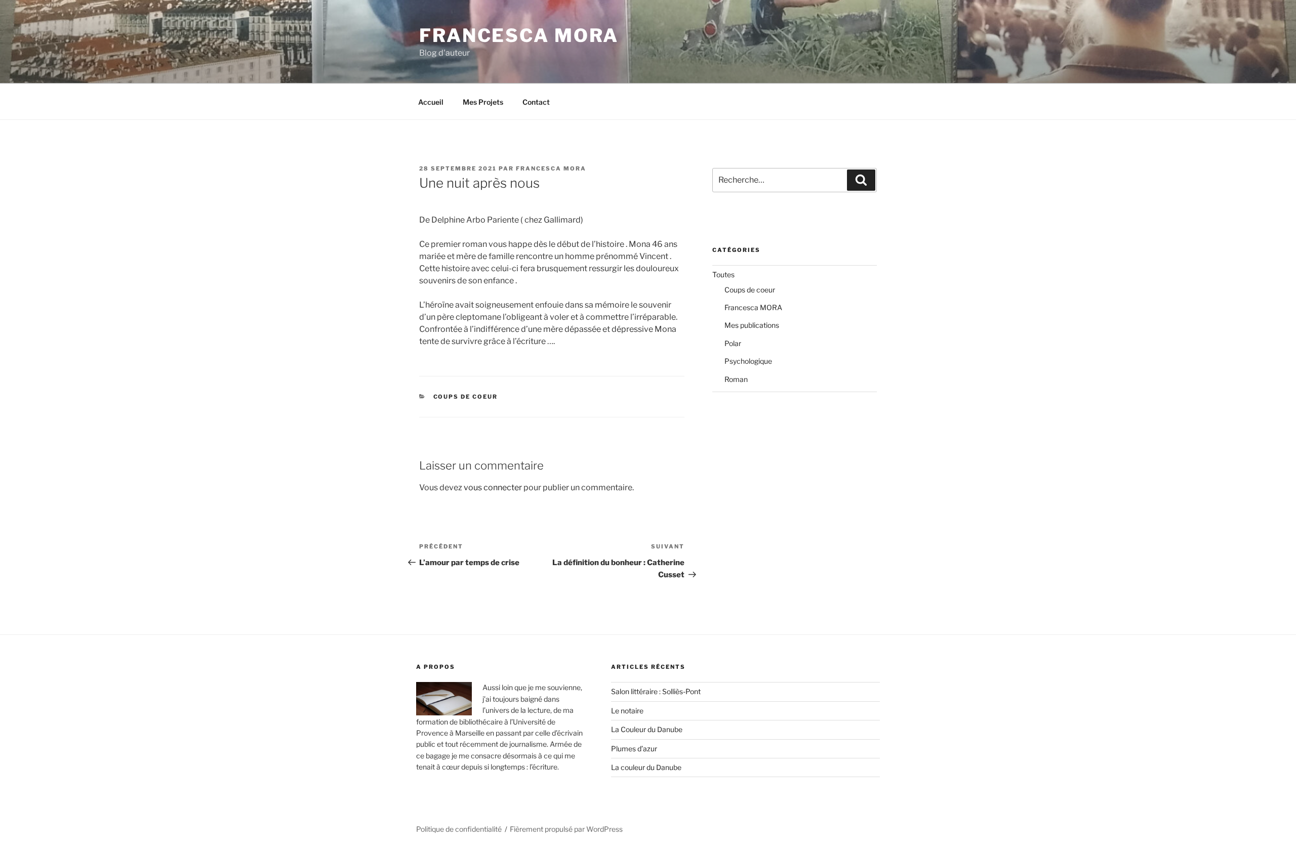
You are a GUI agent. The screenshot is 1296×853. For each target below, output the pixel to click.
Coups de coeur (465, 396)
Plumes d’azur (634, 748)
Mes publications (751, 325)
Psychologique (748, 361)
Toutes (723, 274)
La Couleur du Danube (646, 729)
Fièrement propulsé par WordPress (566, 829)
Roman (736, 379)
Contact (536, 102)
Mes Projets (483, 102)
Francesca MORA (519, 35)
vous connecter (493, 487)
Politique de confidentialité (459, 829)
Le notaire (627, 710)
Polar (732, 343)
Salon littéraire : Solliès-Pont (656, 691)
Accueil (430, 102)
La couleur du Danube (646, 767)
